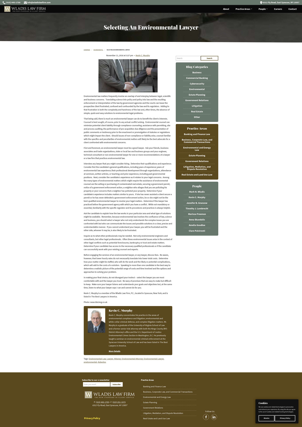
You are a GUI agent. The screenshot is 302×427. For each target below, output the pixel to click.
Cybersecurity (197, 83)
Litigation (197, 105)
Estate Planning (197, 94)
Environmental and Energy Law (197, 148)
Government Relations (197, 100)
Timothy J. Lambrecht (197, 208)
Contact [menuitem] (292, 8)
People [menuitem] (262, 8)
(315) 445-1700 (13, 2)
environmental (90, 362)
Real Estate (197, 111)
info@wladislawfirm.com (38, 2)
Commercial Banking (197, 77)
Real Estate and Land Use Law (197, 174)
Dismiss (266, 418)
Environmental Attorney (132, 358)
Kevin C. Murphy (143, 55)
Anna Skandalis (197, 219)
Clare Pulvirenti (197, 230)
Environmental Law (97, 358)
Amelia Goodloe (197, 225)
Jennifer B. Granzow (197, 202)
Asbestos (102, 362)
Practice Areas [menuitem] (243, 8)
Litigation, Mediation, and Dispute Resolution (197, 167)
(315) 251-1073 (119, 402)
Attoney (117, 358)
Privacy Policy (285, 418)
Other (197, 117)
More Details (114, 351)
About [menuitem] (226, 8)
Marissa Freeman (197, 213)
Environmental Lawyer (154, 358)
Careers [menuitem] (278, 8)
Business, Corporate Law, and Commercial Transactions (197, 140)
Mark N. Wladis (197, 191)
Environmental (98, 50)
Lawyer (110, 358)
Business (196, 72)
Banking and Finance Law (197, 134)
